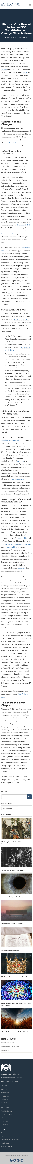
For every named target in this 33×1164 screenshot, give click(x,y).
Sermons (4, 1133)
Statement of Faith (21, 319)
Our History (5, 1092)
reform (4, 69)
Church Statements (7, 1043)
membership (22, 538)
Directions (4, 1124)
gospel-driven (24, 544)
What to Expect (6, 1111)
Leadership (5, 1099)
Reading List (5, 1050)
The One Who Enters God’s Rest (12, 923)
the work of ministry (9, 234)
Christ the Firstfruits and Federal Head (14, 1032)
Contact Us (5, 1103)
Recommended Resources (10, 1047)
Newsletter (5, 1121)
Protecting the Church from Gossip (13, 870)
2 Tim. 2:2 (20, 461)
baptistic (21, 568)
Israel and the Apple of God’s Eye (12, 897)
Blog (2, 1136)
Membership (5, 1118)
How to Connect (7, 1114)
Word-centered (12, 544)
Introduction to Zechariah (10, 950)
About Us (4, 1089)
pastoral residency (17, 479)
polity (25, 72)
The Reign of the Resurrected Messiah (14, 977)
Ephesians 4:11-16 (23, 225)
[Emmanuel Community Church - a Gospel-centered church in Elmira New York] (11, 4)
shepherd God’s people (10, 440)
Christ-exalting (11, 547)
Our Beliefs (5, 1096)
